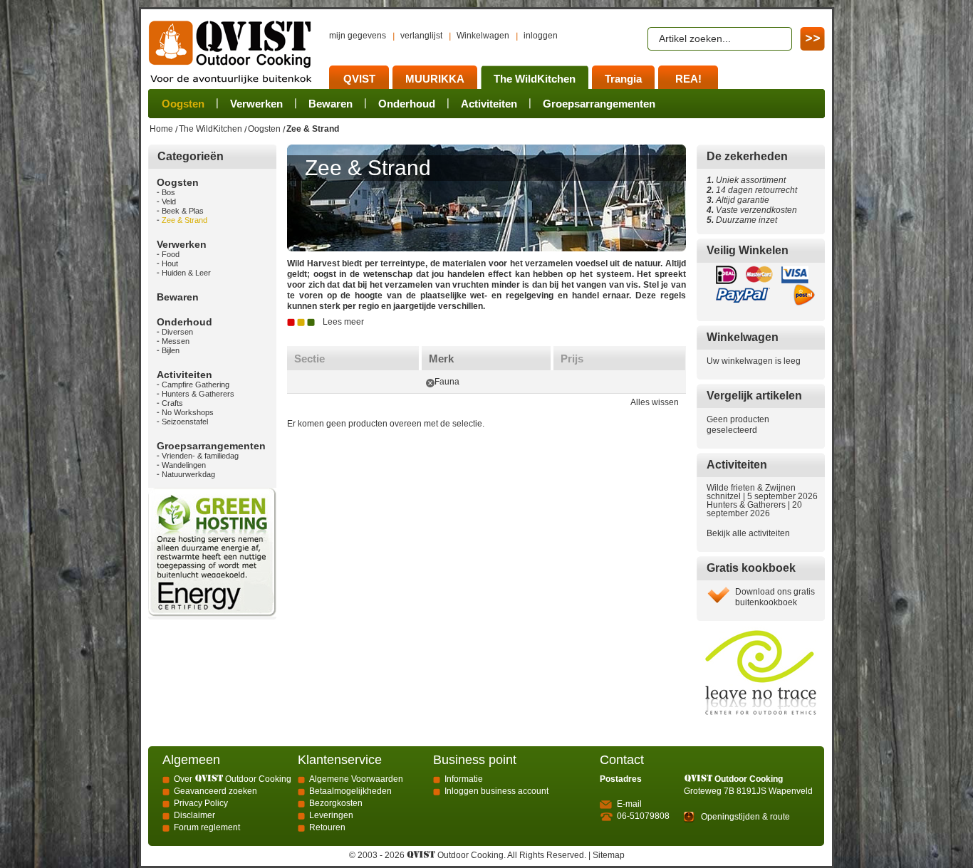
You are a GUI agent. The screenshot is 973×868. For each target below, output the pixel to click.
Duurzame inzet (744, 220)
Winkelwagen (483, 36)
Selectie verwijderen (430, 383)
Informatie (463, 779)
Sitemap (609, 855)
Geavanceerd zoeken (215, 791)
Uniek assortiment (746, 180)
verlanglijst (421, 36)
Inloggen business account (496, 791)
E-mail (629, 804)
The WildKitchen (210, 129)
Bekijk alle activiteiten (748, 533)
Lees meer (343, 322)
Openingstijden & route (745, 817)
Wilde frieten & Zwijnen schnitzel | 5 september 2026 (762, 492)
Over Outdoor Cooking (232, 779)
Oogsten (264, 129)
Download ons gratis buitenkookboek (775, 597)
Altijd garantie (738, 200)
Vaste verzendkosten (754, 210)
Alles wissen (654, 402)
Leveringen (331, 815)
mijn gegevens (357, 36)
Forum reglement (207, 827)
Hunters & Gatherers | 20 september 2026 (754, 509)
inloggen (541, 36)
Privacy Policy (201, 803)
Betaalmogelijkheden (350, 791)
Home (161, 129)
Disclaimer (194, 815)
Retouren (327, 827)
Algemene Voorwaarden (356, 779)
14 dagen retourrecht (752, 190)
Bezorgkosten (336, 803)
